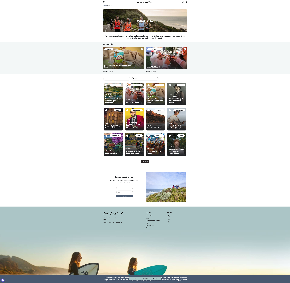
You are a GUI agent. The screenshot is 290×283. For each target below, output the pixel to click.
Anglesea (159, 110)
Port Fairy (158, 135)
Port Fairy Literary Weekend (154, 152)
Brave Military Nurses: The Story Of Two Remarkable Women (176, 100)
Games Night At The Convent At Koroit (112, 127)
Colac (181, 135)
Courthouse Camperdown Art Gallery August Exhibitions (111, 100)
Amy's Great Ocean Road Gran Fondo (133, 152)
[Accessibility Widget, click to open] (3, 280)
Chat (156, 278)
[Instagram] (168, 222)
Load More (145, 161)
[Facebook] (168, 216)
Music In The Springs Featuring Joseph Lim (176, 127)
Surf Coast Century (154, 127)
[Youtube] (168, 219)
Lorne (138, 135)
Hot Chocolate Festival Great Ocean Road (155, 100)
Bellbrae (159, 85)
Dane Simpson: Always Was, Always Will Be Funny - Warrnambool (133, 125)
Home (104, 5)
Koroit (181, 85)
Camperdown (115, 85)
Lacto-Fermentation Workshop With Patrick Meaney (176, 151)
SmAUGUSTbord (132, 102)
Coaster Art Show (111, 153)
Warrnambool (136, 85)
